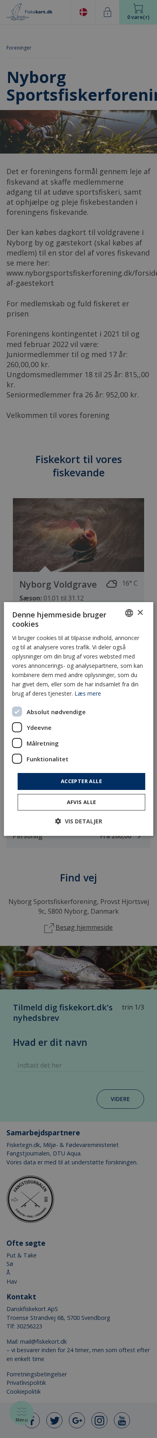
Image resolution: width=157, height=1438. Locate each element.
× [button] (140, 612)
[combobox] (129, 613)
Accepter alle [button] (81, 781)
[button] (78, 821)
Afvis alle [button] (81, 802)
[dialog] (78, 719)
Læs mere (87, 693)
